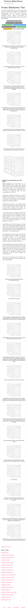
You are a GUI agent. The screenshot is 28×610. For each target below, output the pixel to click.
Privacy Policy (16, 607)
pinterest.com (8, 546)
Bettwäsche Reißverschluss (7, 565)
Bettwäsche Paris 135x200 (7, 567)
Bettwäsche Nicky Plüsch (7, 582)
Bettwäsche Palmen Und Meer (8, 577)
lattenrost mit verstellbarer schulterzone (14, 23)
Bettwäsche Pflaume (6, 560)
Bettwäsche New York (6, 589)
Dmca (4, 607)
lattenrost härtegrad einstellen (19, 25)
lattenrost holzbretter (8, 28)
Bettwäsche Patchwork (6, 599)
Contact (9, 607)
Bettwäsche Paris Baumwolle (7, 555)
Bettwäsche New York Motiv (7, 587)
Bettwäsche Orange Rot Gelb (8, 562)
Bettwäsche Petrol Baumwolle (8, 557)
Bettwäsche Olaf (5, 552)
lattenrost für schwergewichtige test (14, 21)
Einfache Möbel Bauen (13, 1)
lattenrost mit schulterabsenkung (8, 26)
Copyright (23, 607)
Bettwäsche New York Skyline (8, 594)
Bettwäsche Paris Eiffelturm (7, 572)
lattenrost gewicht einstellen (18, 28)
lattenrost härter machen (7, 25)
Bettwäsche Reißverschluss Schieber (9, 592)
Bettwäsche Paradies (6, 584)
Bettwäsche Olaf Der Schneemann (9, 575)
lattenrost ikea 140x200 (21, 26)
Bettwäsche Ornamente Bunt (7, 579)
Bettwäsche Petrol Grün (6, 597)
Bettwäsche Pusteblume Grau (8, 570)
